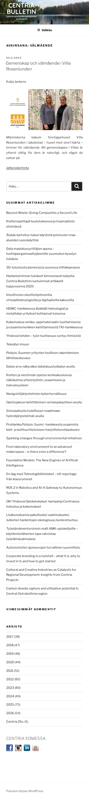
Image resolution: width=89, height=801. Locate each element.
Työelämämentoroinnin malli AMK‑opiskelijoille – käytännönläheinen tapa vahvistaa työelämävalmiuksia (42, 534)
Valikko (47, 30)
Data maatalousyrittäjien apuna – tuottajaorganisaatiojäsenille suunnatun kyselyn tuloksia (41, 254)
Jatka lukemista (17, 168)
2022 (10, 679)
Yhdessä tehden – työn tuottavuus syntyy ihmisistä (43, 336)
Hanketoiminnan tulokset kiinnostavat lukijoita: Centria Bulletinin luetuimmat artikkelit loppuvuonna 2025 (40, 281)
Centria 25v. (15, 721)
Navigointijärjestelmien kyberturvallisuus (36, 394)
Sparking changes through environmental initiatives (44, 438)
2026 (10, 713)
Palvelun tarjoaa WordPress (24, 791)
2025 (10, 704)
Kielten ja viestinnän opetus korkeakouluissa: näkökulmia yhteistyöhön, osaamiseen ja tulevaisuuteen (39, 380)
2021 (9, 671)
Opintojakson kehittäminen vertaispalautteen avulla (44, 402)
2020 (10, 662)
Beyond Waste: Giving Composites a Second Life (41, 213)
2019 (10, 654)
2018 (10, 645)
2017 (9, 637)
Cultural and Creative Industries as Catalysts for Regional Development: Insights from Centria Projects (41, 575)
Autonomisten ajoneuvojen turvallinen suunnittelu (43, 547)
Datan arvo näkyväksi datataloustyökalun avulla (40, 366)
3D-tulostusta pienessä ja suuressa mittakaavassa (43, 267)
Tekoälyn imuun (17, 344)
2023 (10, 688)
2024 (10, 696)
